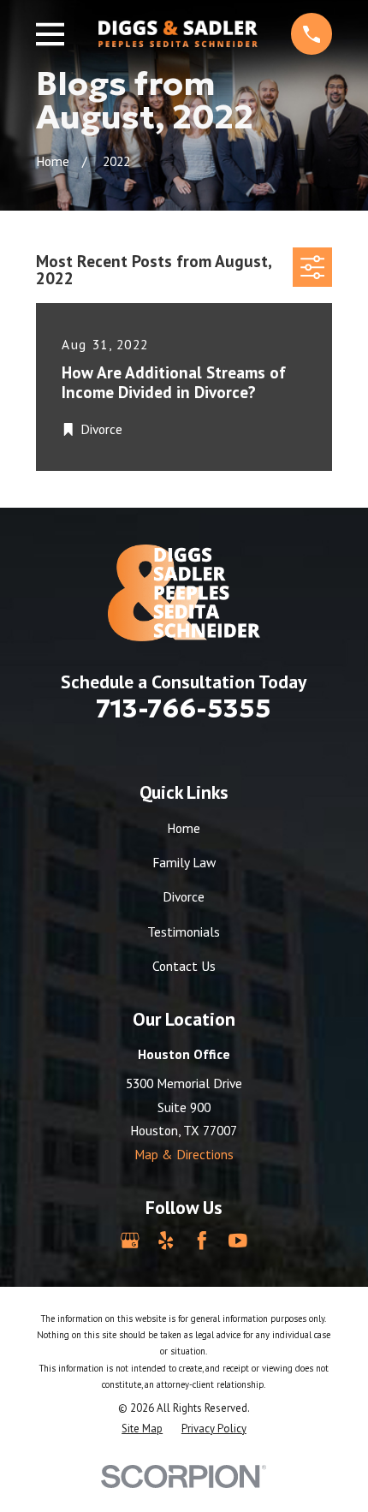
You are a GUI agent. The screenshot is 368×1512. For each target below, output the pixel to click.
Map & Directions (184, 1154)
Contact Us (184, 965)
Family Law (184, 862)
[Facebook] (202, 1240)
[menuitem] (142, 1428)
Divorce (184, 896)
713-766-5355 (183, 708)
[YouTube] (238, 1240)
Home (183, 827)
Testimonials (183, 931)
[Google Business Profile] (130, 1240)
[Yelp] (166, 1240)
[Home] (178, 34)
